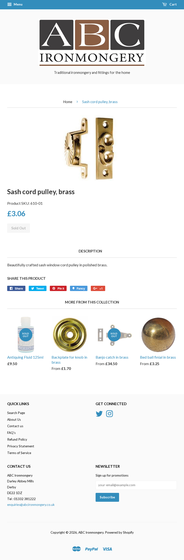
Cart (173, 4)
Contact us (15, 426)
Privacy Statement (20, 446)
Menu (18, 4)
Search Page (16, 413)
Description (90, 251)
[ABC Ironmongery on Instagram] (109, 413)
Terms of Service (19, 453)
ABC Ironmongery (91, 532)
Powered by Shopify (119, 532)
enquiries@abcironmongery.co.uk (31, 505)
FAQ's (11, 433)
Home (67, 101)
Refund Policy (17, 439)
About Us (14, 419)
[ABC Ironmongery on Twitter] (99, 413)
